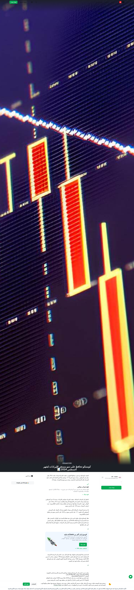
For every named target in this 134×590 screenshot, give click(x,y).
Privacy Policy (57, 585)
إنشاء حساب (13, 2)
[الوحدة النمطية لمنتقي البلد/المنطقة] (31, 2)
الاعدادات (34, 584)
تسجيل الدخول (23, 2)
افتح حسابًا (83, 544)
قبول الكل (26, 584)
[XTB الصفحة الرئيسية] (122, 2)
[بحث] (36, 2)
